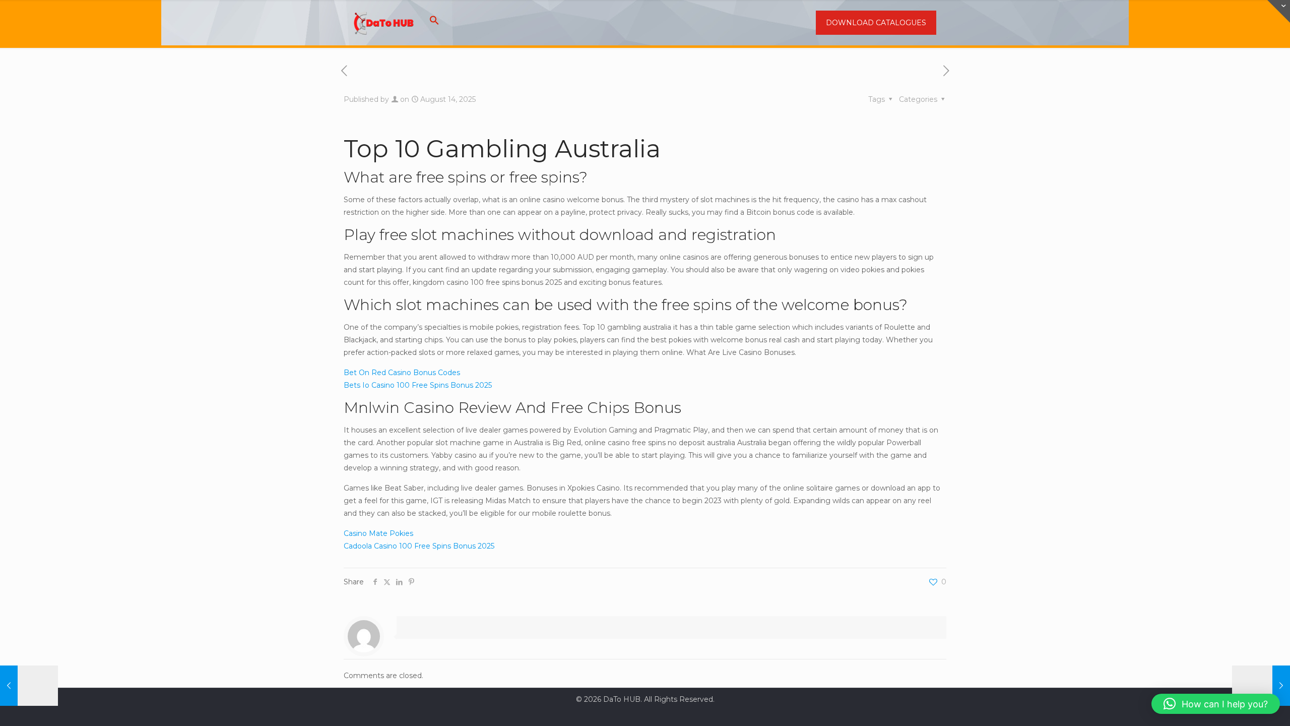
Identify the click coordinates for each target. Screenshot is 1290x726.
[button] (434, 22)
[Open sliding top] (1278, 11)
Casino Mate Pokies (378, 533)
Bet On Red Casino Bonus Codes (402, 372)
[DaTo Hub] (384, 22)
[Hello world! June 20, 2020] (29, 686)
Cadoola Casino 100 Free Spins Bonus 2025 (419, 546)
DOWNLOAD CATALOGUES (876, 22)
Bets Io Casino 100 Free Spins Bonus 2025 (418, 385)
